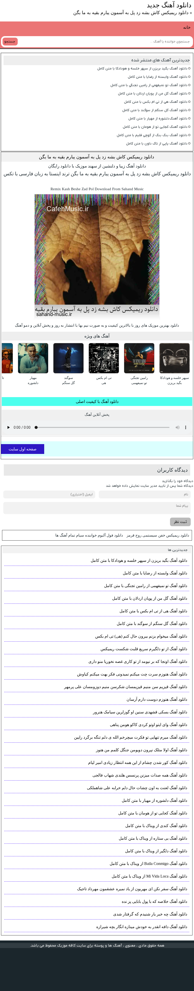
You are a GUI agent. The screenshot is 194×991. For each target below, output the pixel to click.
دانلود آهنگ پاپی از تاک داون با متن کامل (156, 143)
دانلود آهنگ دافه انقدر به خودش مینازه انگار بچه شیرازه (141, 927)
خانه (187, 27)
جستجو (9, 41)
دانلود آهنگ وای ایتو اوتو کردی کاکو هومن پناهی (148, 724)
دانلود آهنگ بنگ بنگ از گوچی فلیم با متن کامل (152, 135)
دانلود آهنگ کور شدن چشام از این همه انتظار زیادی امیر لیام (137, 762)
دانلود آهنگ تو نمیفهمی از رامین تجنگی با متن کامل (148, 85)
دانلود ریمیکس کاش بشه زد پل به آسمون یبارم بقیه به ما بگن (96, 156)
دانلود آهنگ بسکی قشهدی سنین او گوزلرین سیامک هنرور (140, 712)
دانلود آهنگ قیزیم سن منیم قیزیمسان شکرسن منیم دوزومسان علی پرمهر (125, 687)
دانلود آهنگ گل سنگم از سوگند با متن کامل (154, 110)
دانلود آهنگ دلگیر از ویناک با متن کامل (156, 851)
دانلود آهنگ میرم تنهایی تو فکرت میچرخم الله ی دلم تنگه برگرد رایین (130, 737)
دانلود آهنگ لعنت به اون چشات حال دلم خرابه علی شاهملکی (137, 788)
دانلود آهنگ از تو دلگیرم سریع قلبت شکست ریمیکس (144, 649)
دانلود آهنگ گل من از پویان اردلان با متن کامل (152, 93)
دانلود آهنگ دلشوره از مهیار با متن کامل (157, 118)
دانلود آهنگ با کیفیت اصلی (97, 401)
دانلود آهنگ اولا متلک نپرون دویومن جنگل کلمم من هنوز (141, 750)
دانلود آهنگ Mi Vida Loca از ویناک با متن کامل (149, 876)
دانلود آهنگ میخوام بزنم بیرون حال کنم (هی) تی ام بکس (141, 636)
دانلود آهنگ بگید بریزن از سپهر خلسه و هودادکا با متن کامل (142, 68)
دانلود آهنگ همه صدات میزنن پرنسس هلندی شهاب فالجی (139, 775)
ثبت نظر (180, 521)
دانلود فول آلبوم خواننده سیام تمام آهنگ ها (89, 535)
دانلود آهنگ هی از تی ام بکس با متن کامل (155, 102)
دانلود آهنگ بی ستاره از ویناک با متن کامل (153, 838)
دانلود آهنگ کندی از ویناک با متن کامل (156, 826)
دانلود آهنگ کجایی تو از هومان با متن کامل (155, 127)
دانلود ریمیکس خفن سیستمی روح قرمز (158, 535)
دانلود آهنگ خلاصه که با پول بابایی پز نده (154, 901)
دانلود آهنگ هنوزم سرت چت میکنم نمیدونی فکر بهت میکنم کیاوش (132, 674)
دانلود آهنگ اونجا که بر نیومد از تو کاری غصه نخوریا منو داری (137, 661)
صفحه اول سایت (23, 449)
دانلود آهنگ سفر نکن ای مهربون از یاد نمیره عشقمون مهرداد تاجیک (132, 889)
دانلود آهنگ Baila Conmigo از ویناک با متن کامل (148, 863)
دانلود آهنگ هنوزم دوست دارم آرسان (157, 699)
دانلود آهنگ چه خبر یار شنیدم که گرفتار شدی (150, 914)
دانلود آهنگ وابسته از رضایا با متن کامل (157, 77)
